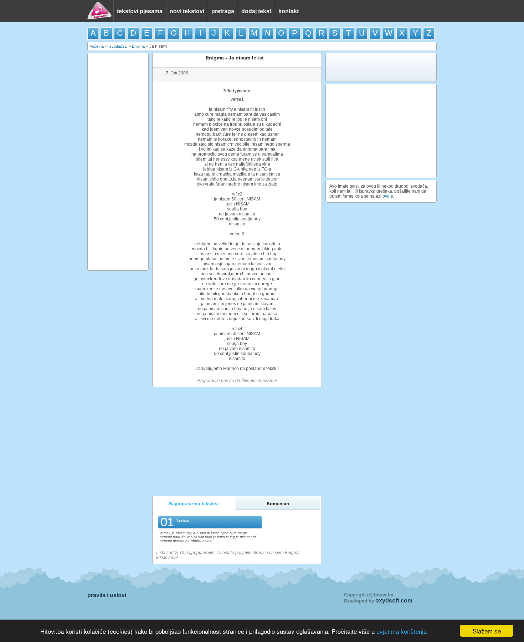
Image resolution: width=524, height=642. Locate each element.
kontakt (288, 11)
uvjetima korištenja (401, 631)
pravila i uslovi (106, 595)
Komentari (278, 503)
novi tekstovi (187, 11)
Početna (96, 46)
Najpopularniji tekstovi (194, 503)
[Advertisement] (118, 161)
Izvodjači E (117, 46)
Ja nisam (183, 520)
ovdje (387, 196)
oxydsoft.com (393, 600)
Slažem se (487, 630)
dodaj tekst (256, 11)
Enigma (138, 46)
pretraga (222, 11)
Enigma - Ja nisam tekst (235, 58)
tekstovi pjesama (140, 11)
